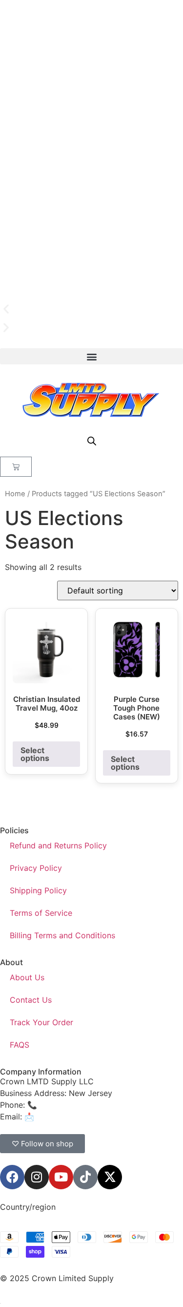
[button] (91, 309)
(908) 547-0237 (69, 1105)
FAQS (19, 1045)
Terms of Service (41, 913)
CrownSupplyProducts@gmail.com (101, 1116)
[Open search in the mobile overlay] (92, 441)
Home (15, 493)
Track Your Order (41, 1022)
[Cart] (16, 467)
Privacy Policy (36, 868)
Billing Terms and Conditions (62, 935)
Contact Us (31, 1000)
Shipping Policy (38, 890)
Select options (34, 754)
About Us (27, 977)
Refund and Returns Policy (58, 845)
